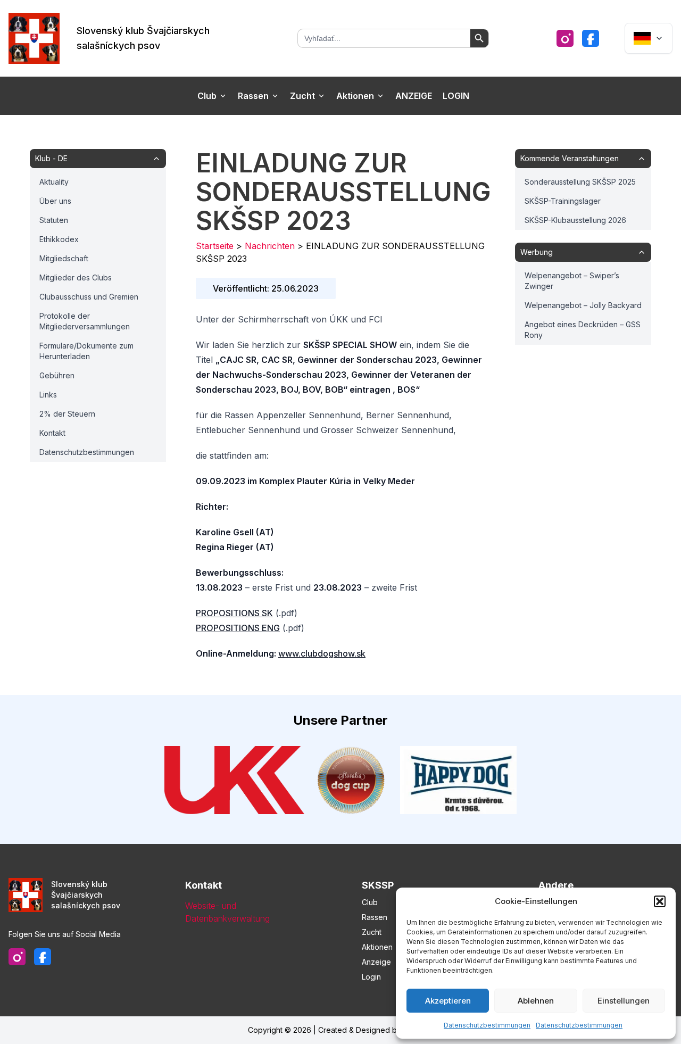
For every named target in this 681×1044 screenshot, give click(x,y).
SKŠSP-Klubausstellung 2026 (575, 220)
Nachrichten (270, 246)
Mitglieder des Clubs (75, 277)
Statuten (53, 220)
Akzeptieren (448, 1001)
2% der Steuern (67, 413)
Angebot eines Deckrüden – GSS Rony (583, 329)
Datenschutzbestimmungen (487, 1025)
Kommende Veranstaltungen (569, 158)
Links (48, 394)
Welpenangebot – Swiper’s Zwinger (572, 281)
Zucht (302, 95)
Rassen (253, 95)
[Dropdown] (648, 38)
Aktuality (54, 181)
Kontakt (52, 432)
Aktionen (355, 95)
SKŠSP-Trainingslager (563, 200)
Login (456, 95)
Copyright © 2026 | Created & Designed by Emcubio (340, 1029)
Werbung (536, 251)
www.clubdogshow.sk (322, 653)
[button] (659, 901)
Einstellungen (623, 1001)
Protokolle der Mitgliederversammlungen (84, 321)
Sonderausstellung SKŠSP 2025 (580, 181)
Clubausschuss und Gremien (88, 296)
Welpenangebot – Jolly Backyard (583, 305)
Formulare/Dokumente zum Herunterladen (86, 351)
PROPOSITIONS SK (234, 613)
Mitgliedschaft (63, 258)
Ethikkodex (59, 239)
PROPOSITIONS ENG (238, 628)
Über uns (55, 200)
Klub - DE (51, 158)
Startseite (215, 246)
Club (207, 95)
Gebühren (56, 375)
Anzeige (413, 95)
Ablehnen (536, 1001)
